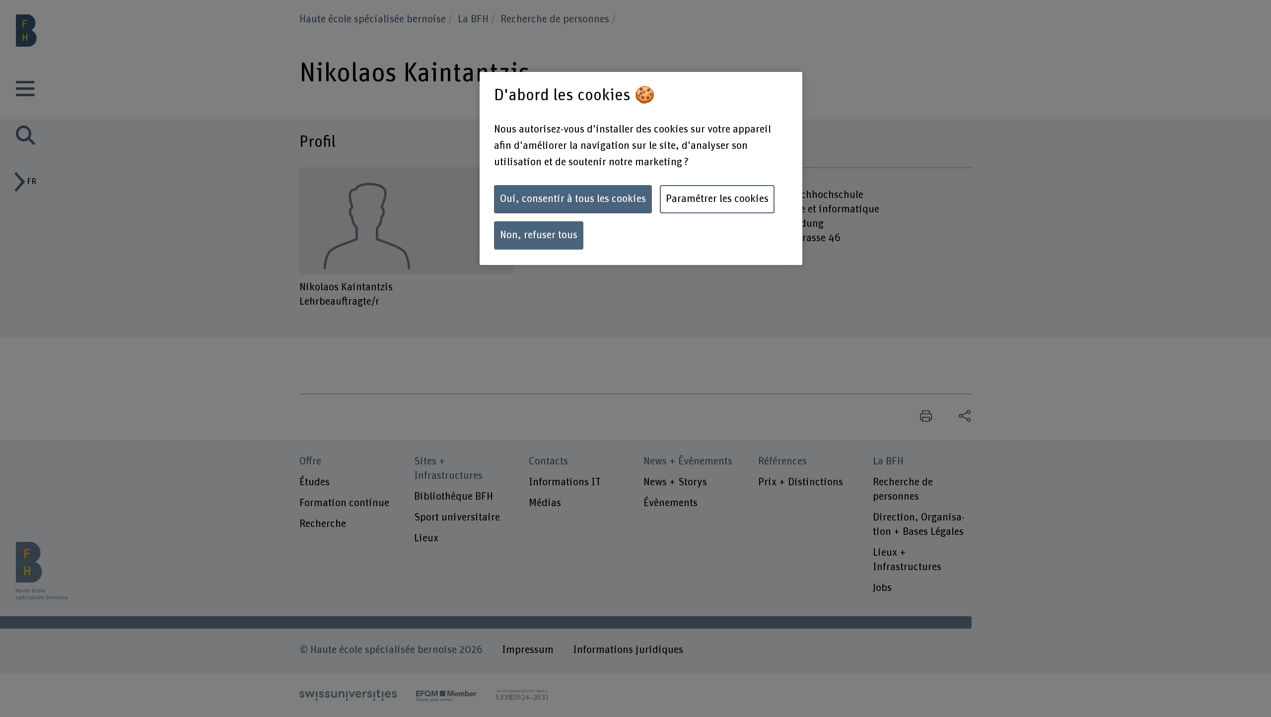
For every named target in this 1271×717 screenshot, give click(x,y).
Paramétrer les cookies (717, 199)
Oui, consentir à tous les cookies (573, 199)
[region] (641, 168)
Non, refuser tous (538, 235)
